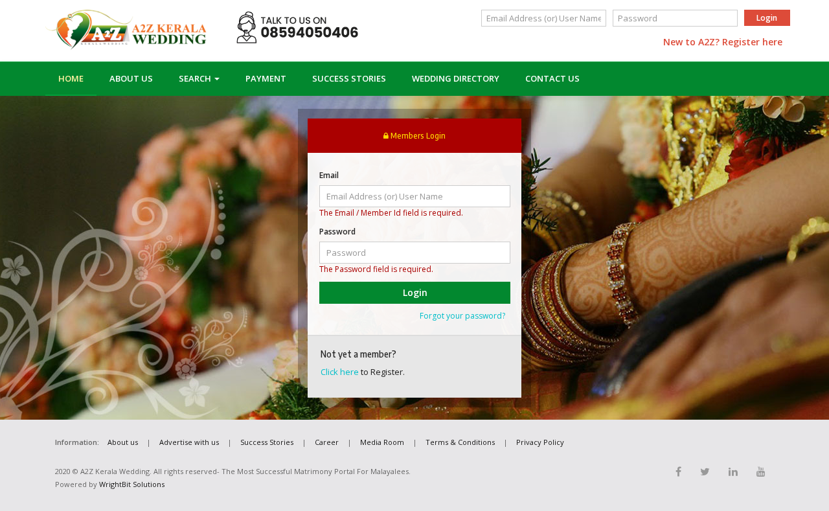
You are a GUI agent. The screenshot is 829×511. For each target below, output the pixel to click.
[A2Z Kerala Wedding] (126, 30)
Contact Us (552, 78)
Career (327, 442)
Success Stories (349, 78)
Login (766, 17)
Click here (340, 372)
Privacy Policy (540, 442)
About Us (131, 78)
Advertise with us (189, 442)
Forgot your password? (462, 315)
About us (123, 442)
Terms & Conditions (460, 442)
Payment (265, 78)
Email (329, 175)
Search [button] (196, 78)
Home (71, 78)
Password (337, 231)
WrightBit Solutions (132, 484)
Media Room (382, 442)
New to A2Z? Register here (722, 42)
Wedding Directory (455, 78)
